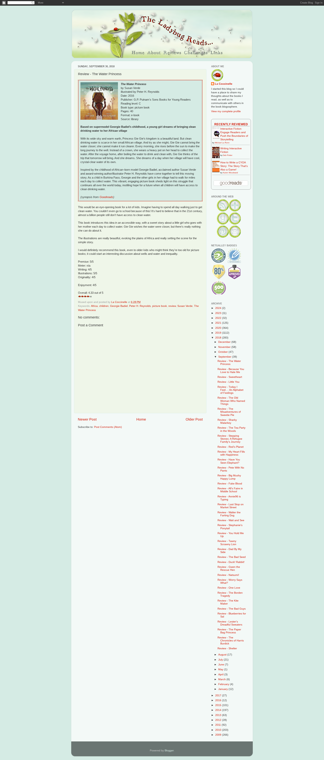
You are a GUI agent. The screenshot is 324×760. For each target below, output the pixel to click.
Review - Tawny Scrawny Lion (227, 543)
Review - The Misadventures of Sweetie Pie (229, 411)
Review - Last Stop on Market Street (231, 506)
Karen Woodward (230, 173)
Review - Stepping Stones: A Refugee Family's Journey (230, 438)
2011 (218, 724)
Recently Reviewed (231, 124)
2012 (218, 720)
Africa (94, 306)
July (221, 659)
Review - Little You (228, 381)
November (224, 347)
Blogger (169, 750)
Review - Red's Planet (231, 446)
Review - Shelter (227, 648)
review (172, 306)
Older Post (194, 419)
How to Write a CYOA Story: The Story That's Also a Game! (234, 166)
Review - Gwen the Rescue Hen (229, 568)
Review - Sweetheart (230, 377)
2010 (218, 730)
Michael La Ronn (222, 143)
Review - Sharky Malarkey (227, 421)
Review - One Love (229, 587)
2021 (218, 322)
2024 (218, 308)
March (222, 679)
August (222, 654)
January (223, 689)
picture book (159, 306)
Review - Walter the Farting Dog (229, 514)
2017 (218, 695)
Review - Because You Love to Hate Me (231, 371)
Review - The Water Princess (229, 362)
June (221, 664)
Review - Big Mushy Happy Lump (229, 477)
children (104, 306)
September (225, 356)
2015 (218, 705)
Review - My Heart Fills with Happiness (231, 453)
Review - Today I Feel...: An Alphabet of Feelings (230, 390)
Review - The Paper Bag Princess (229, 631)
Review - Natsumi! (228, 575)
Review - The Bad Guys (232, 608)
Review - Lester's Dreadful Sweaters (230, 623)
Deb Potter (227, 155)
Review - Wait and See (231, 520)
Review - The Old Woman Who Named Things (231, 400)
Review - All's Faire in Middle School (230, 490)
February (224, 684)
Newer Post (87, 419)
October (223, 351)
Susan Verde (185, 306)
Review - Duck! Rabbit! (231, 562)
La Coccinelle (223, 83)
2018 (218, 337)
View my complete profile (226, 111)
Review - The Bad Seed (232, 557)
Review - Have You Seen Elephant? (229, 461)
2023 (218, 313)
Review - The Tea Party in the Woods (231, 429)
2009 (218, 734)
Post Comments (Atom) (108, 427)
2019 (218, 332)
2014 (218, 710)
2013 (218, 715)
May (221, 669)
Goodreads (106, 197)
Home (141, 419)
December (224, 342)
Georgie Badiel (119, 306)
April (221, 674)
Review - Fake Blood (230, 483)
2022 (218, 318)
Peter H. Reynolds (140, 306)
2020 (218, 328)
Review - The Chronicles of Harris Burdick (231, 640)
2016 (218, 700)
